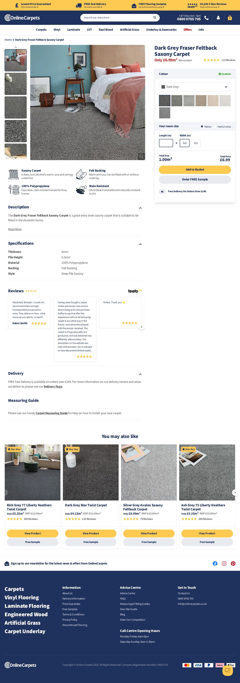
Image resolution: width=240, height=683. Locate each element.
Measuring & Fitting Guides (135, 604)
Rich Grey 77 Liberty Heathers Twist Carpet (29, 507)
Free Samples (69, 609)
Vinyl (57, 29)
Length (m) (165, 135)
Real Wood (106, 29)
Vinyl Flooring (22, 598)
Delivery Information (73, 599)
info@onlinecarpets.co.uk (192, 604)
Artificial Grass (129, 29)
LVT (89, 29)
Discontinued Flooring (74, 625)
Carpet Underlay (25, 631)
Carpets (41, 29)
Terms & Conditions (73, 614)
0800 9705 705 (189, 19)
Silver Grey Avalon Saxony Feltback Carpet (143, 507)
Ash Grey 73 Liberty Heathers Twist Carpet (203, 507)
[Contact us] (206, 18)
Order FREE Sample (195, 179)
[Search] (155, 17)
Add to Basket (195, 169)
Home (8, 40)
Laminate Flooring (27, 606)
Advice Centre (127, 593)
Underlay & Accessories (161, 29)
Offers (188, 29)
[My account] (218, 18)
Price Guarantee (71, 604)
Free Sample (32, 542)
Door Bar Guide (128, 609)
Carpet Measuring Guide (52, 413)
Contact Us (184, 593)
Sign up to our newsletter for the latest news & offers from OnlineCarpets (59, 563)
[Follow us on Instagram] (224, 563)
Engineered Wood (26, 614)
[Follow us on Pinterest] (233, 563)
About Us (67, 593)
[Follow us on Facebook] (215, 563)
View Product (33, 533)
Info (201, 29)
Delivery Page (53, 386)
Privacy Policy (69, 620)
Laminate (73, 29)
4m (184, 143)
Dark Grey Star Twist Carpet (86, 505)
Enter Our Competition (132, 620)
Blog (122, 614)
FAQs (123, 599)
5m (195, 143)
